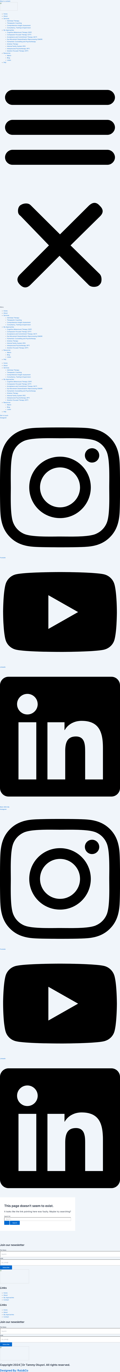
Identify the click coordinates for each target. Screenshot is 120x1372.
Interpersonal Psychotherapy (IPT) (18, 48)
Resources (7, 53)
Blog (8, 58)
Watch (9, 55)
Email (1, 1258)
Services (6, 18)
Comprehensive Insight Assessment (19, 25)
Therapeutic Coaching (14, 23)
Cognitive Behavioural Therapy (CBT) (19, 32)
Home (5, 14)
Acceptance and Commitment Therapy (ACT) (22, 37)
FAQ (5, 62)
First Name (3, 1250)
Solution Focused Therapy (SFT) (17, 51)
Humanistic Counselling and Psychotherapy (21, 41)
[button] (60, 186)
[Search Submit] (6, 1223)
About (6, 16)
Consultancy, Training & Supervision (19, 28)
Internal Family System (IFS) (16, 46)
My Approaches (9, 30)
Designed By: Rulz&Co (14, 1370)
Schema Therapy (12, 44)
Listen (9, 60)
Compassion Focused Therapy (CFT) (19, 35)
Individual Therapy (13, 21)
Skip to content (5, 1)
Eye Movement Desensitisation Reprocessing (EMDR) (24, 39)
